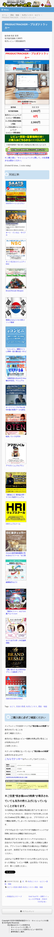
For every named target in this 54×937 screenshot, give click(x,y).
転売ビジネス (31, 706)
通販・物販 (42, 706)
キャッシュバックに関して (21, 927)
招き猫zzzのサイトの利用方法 (18, 925)
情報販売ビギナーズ (14, 896)
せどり (12, 706)
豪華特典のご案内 (17, 932)
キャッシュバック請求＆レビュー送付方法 (27, 929)
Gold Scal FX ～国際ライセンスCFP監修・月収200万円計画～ (38, 899)
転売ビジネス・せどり (36, 881)
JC (23, 881)
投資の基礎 (20, 706)
